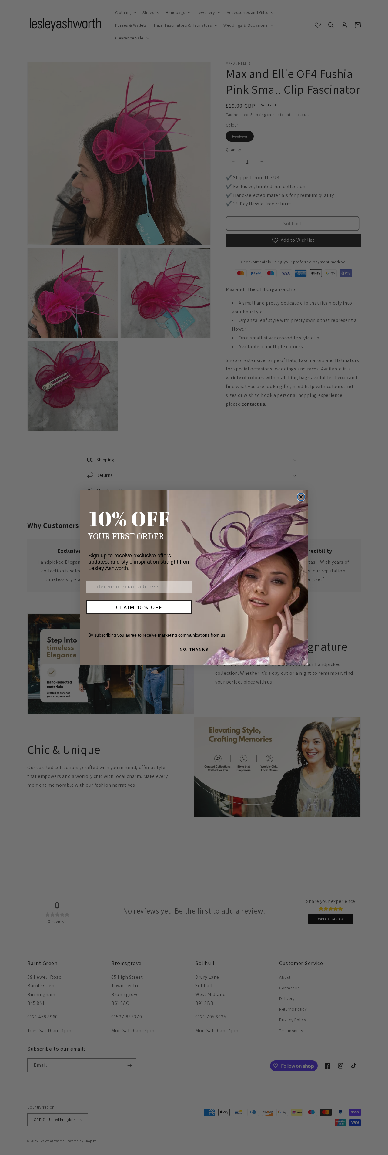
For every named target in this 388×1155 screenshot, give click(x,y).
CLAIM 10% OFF (139, 607)
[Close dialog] (301, 497)
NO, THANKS (194, 649)
